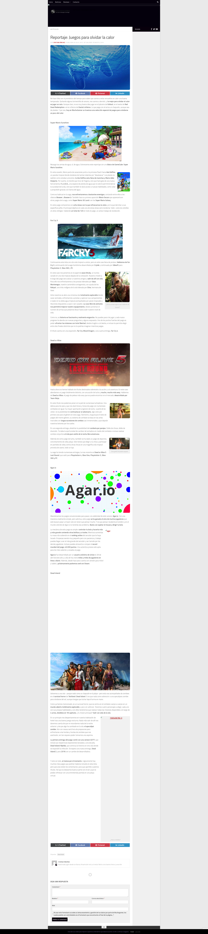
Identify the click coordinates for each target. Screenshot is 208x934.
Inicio (51, 2)
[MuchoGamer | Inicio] (60, 12)
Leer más (137, 932)
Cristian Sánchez (59, 42)
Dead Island (61, 854)
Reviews (66, 2)
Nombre (55, 898)
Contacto (76, 2)
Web (53, 905)
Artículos (54, 29)
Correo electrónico (98, 898)
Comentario (56, 887)
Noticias (58, 2)
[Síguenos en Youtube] (157, 29)
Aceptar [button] (132, 932)
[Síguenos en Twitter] (154, 29)
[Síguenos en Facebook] (151, 29)
